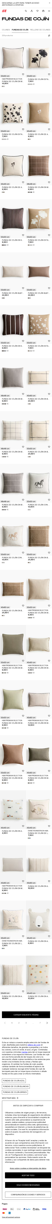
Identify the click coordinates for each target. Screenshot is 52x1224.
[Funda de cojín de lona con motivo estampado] (39, 809)
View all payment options (11, 1217)
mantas (25, 1052)
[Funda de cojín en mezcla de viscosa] (39, 165)
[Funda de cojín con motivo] (39, 483)
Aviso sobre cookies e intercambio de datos (28, 1168)
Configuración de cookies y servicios (28, 1195)
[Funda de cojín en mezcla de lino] (13, 57)
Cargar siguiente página (26, 1015)
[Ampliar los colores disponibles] (3, 86)
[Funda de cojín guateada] (13, 271)
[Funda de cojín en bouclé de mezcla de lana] (39, 377)
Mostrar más (9, 1098)
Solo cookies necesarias (28, 1185)
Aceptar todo (28, 1175)
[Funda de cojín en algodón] (39, 864)
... (33, 1023)
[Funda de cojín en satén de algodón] (13, 218)
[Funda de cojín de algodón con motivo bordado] (39, 113)
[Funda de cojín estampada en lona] (39, 57)
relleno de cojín (34, 1045)
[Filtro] (48, 35)
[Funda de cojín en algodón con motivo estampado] (13, 809)
